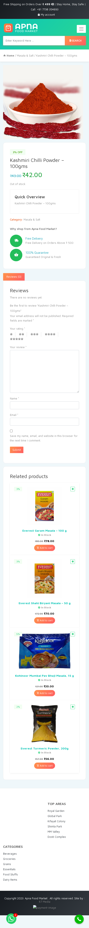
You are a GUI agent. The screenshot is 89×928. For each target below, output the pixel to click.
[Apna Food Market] (20, 28)
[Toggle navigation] (81, 29)
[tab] (14, 277)
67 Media (44, 901)
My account (48, 14)
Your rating (17, 328)
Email (14, 415)
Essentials (9, 869)
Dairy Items (10, 879)
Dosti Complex (57, 836)
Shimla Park (55, 826)
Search (77, 40)
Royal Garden (56, 810)
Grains (7, 864)
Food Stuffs (10, 874)
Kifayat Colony (56, 821)
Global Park (55, 816)
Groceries (9, 858)
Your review (18, 347)
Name (14, 398)
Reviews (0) (13, 276)
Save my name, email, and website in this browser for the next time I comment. (44, 438)
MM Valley (54, 831)
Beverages (10, 853)
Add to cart (46, 547)
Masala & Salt (25, 55)
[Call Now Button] (79, 919)
